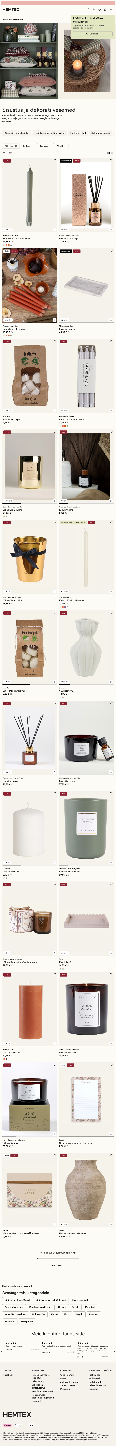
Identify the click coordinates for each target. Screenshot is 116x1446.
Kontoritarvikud (78, 133)
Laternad (93, 1314)
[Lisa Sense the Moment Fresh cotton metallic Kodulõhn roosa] (54, 772)
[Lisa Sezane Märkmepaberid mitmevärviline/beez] (54, 1224)
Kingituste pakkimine (40, 1307)
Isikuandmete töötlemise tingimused (43, 1396)
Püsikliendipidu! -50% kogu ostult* (58, 3)
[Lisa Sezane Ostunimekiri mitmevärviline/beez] (111, 1134)
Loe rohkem (6, 122)
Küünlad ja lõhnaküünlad (17, 133)
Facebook (8, 1375)
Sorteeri (26, 146)
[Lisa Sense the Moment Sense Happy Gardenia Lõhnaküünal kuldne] (54, 501)
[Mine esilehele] (11, 9)
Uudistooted (95, 1382)
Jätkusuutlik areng (69, 1382)
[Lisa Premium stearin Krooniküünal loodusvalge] (111, 591)
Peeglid (79, 1314)
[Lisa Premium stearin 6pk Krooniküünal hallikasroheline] (54, 229)
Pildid (66, 1314)
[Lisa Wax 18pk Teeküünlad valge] (54, 410)
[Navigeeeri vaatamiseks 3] (48, 503)
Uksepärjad (27, 1321)
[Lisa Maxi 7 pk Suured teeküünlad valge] (54, 681)
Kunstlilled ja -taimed (15, 1314)
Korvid (54, 1314)
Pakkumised (94, 1375)
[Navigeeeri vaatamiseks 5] (100, 503)
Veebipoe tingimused (42, 1391)
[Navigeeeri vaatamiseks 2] (30, 503)
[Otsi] (88, 9)
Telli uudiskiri (95, 1378)
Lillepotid (61, 1307)
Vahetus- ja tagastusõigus (38, 1386)
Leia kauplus (38, 1381)
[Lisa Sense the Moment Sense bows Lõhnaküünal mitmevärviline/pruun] (54, 953)
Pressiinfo (65, 1389)
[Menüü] (111, 9)
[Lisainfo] (11, 242)
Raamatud (10, 1321)
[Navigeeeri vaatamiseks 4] (90, 503)
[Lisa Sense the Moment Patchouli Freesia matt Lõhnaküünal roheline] (111, 862)
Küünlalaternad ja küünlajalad (49, 133)
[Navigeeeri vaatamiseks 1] (11, 503)
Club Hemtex (66, 1375)
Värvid (60, 146)
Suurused (44, 146)
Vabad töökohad (68, 1385)
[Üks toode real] (112, 153)
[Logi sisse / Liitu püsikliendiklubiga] (94, 9)
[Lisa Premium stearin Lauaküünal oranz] (54, 1043)
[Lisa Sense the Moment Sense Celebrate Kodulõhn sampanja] (111, 229)
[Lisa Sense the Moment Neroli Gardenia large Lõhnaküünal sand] (54, 1134)
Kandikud (90, 1307)
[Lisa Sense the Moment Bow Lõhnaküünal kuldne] (54, 591)
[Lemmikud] (99, 9)
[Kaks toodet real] (109, 153)
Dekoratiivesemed (100, 133)
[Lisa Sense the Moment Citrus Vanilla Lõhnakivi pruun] (111, 772)
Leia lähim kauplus (98, 1385)
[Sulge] (111, 18)
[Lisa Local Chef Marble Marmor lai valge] (111, 320)
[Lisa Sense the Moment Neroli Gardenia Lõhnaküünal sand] (111, 1043)
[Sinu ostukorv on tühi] (105, 9)
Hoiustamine (38, 1314)
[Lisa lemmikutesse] (54, 160)
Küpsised (36, 1401)
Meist (63, 1378)
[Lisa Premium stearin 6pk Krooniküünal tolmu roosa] (111, 410)
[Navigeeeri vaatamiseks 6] (109, 503)
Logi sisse (93, 1389)
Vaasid (75, 1307)
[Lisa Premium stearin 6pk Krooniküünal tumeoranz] (54, 320)
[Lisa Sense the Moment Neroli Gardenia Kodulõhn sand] (111, 501)
